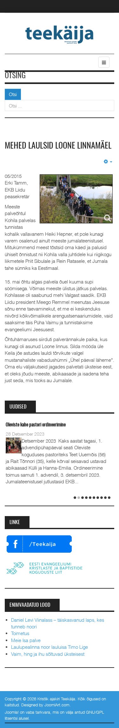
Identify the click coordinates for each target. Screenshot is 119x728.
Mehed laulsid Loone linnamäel (58, 146)
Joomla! (12, 712)
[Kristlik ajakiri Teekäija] (59, 34)
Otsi (13, 94)
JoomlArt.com (56, 704)
